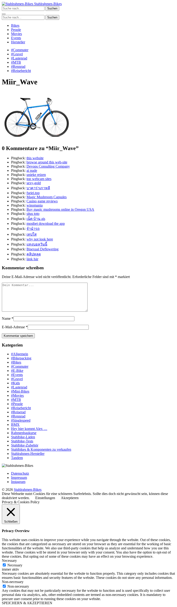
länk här (32, 259)
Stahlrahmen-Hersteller (27, 454)
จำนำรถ (33, 229)
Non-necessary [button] (13, 582)
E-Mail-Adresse (13, 327)
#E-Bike (17, 371)
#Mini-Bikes (20, 391)
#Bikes (16, 362)
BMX (15, 424)
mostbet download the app (46, 223)
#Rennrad (18, 66)
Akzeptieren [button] (70, 498)
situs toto (33, 214)
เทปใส (32, 234)
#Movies (17, 395)
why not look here (40, 239)
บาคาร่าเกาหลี (38, 188)
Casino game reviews (42, 201)
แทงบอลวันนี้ (37, 244)
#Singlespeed (20, 420)
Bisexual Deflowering (43, 249)
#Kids (15, 383)
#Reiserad (18, 412)
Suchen (52, 8)
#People (17, 404)
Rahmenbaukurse (23, 433)
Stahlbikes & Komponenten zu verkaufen (41, 449)
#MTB (16, 62)
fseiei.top (33, 193)
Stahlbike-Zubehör (24, 445)
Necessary (14, 565)
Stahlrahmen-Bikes (47, 4)
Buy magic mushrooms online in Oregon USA (60, 209)
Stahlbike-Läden (23, 437)
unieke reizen (36, 175)
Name (6, 318)
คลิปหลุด (34, 254)
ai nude (32, 170)
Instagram (18, 482)
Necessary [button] (9, 561)
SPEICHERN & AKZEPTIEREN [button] (27, 603)
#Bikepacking (21, 358)
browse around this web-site (47, 162)
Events (16, 38)
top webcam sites (39, 179)
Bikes (15, 25)
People (16, 30)
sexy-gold (34, 183)
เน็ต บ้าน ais (36, 219)
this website (35, 158)
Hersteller (18, 42)
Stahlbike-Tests (22, 441)
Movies (16, 34)
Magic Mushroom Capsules (47, 197)
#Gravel (17, 54)
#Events (17, 375)
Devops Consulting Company (48, 166)
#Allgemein (19, 354)
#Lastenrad (19, 58)
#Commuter (19, 50)
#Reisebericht (21, 71)
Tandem (17, 458)
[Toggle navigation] (4, 14)
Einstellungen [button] (45, 498)
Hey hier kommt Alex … (29, 429)
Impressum (19, 478)
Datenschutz (20, 473)
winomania (35, 205)
